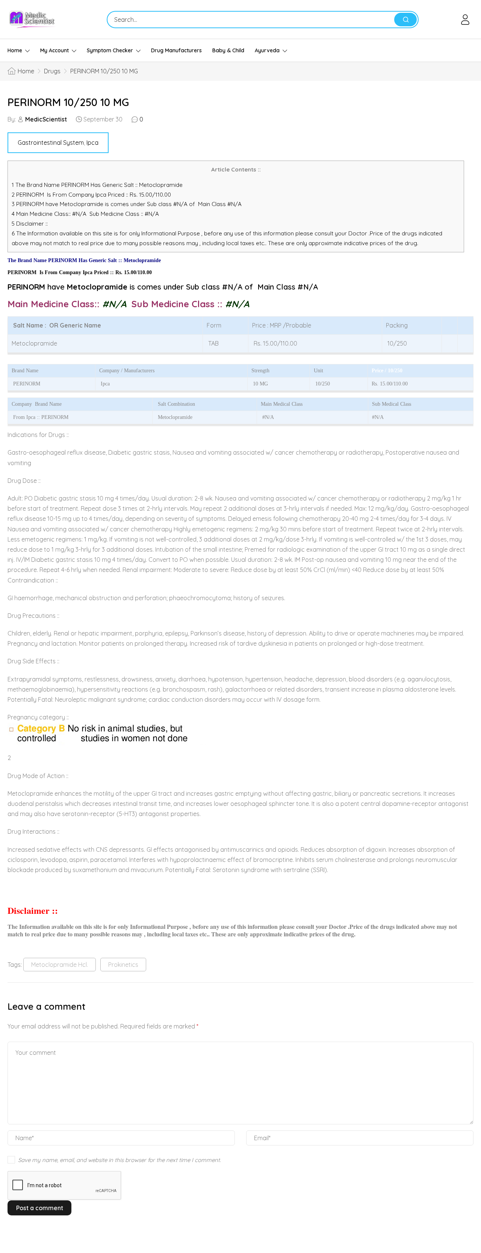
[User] (466, 19)
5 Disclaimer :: (30, 223)
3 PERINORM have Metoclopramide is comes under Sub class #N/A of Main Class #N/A (127, 204)
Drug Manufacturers (176, 50)
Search (405, 19)
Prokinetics (123, 964)
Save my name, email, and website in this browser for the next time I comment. (119, 1160)
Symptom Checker (110, 50)
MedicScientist (46, 119)
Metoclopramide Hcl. (59, 964)
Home (15, 50)
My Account (54, 50)
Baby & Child (228, 50)
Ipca (92, 142)
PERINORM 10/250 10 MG (68, 102)
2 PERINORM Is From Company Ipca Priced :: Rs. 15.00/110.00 (91, 194)
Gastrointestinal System (51, 142)
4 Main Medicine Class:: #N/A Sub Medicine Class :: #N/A (86, 213)
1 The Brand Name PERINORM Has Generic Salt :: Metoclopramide (98, 184)
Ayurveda (267, 50)
